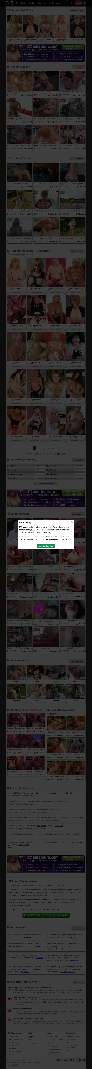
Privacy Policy (51, 539)
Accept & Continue (46, 546)
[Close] (72, 522)
